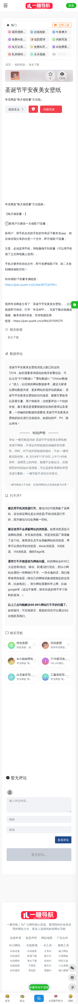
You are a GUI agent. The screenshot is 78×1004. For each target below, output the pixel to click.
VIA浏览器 (20, 551)
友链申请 (15, 937)
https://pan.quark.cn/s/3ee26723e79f (30, 284)
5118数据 (25, 378)
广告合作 (62, 937)
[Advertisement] (39, 157)
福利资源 (20, 64)
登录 (71, 5)
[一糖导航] (39, 5)
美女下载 (34, 64)
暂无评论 (19, 777)
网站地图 (46, 937)
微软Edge (35, 551)
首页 (8, 64)
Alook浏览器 (46, 546)
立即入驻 (64, 25)
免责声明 (31, 937)
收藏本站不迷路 (39, 987)
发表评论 (63, 840)
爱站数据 (41, 378)
